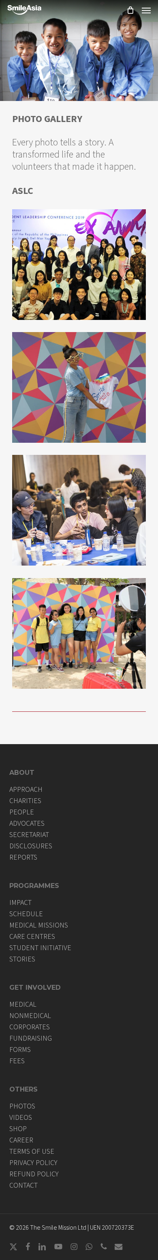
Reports (23, 858)
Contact (23, 1186)
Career (21, 1140)
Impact (20, 903)
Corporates (29, 1027)
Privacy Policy (33, 1163)
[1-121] (78, 510)
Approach (26, 790)
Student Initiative (40, 948)
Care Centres (32, 937)
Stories (22, 959)
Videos (20, 1118)
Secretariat (29, 835)
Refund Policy (34, 1174)
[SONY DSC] (78, 387)
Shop (18, 1129)
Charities (25, 801)
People (21, 812)
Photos (22, 1106)
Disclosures (30, 846)
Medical (22, 1005)
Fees (17, 1061)
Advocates (27, 824)
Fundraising (30, 1039)
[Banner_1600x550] (78, 264)
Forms (20, 1050)
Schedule (26, 914)
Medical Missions (38, 925)
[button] (146, 10)
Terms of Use (31, 1152)
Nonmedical (30, 1016)
